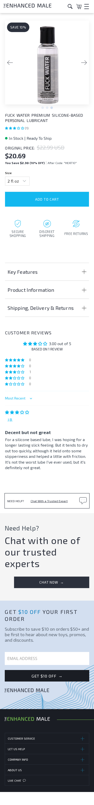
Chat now (51, 582)
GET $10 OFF (47, 675)
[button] (15, 128)
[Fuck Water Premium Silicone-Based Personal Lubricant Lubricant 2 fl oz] (47, 65)
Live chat (14, 780)
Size (8, 173)
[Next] (84, 63)
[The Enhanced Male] (34, 6)
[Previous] (10, 63)
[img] (17, 412)
